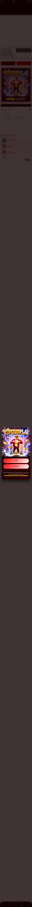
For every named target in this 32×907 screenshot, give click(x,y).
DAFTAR (16, 466)
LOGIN (16, 460)
